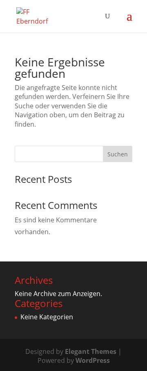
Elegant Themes (90, 351)
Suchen (117, 154)
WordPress (93, 360)
